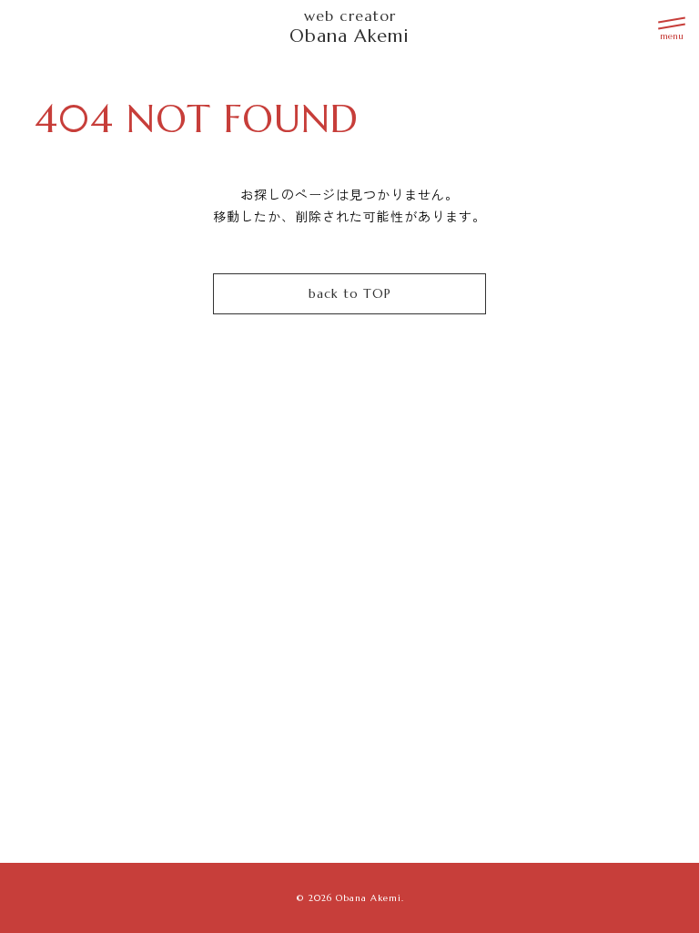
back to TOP (350, 293)
